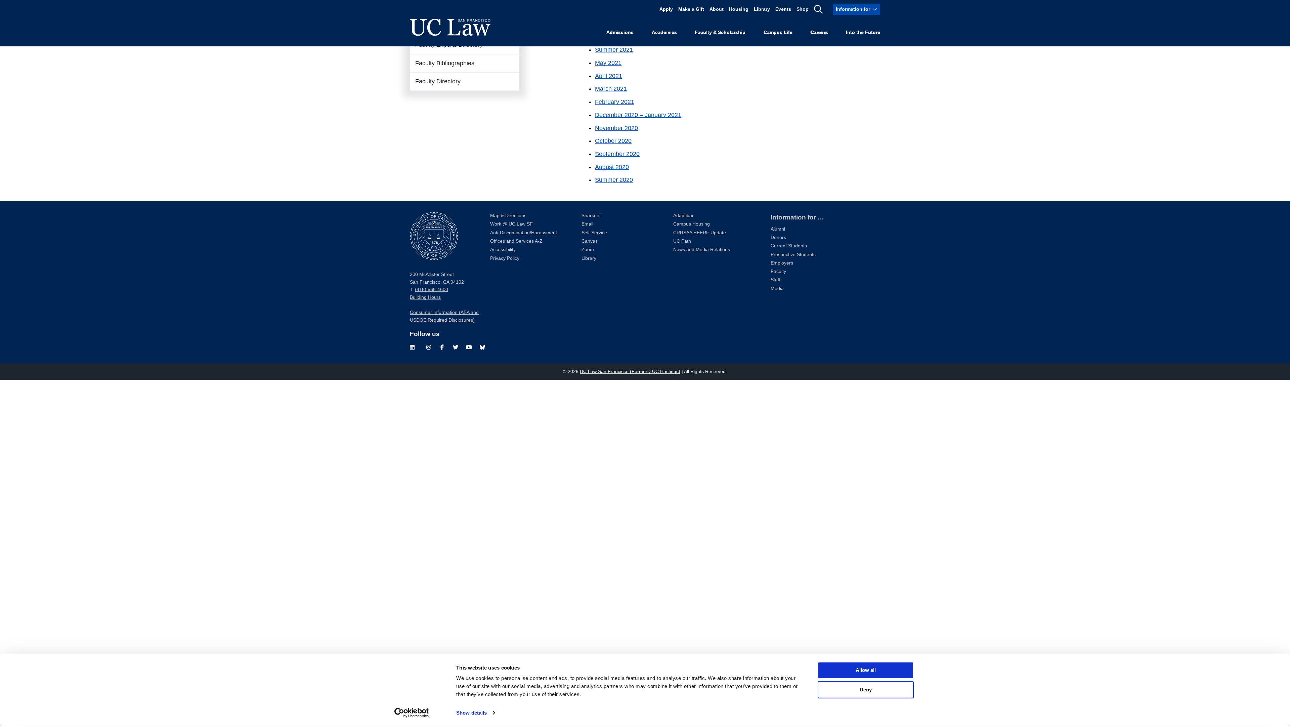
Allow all (866, 670)
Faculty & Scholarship (720, 32)
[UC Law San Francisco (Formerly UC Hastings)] (450, 27)
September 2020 (617, 154)
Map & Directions (508, 215)
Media (777, 288)
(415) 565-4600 (431, 289)
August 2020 (612, 167)
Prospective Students (793, 254)
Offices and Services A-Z (516, 241)
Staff (775, 279)
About (717, 9)
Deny (866, 689)
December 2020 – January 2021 (638, 115)
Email (587, 224)
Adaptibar (683, 215)
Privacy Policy (504, 258)
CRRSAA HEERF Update (699, 232)
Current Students (789, 245)
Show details (471, 713)
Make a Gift (691, 9)
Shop (803, 9)
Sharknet (591, 215)
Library (762, 9)
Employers (782, 263)
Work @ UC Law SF (511, 224)
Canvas (590, 241)
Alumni (778, 229)
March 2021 (611, 88)
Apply (666, 9)
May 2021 (608, 62)
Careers (819, 32)
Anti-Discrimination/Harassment (523, 232)
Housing (738, 9)
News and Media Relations (701, 249)
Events (783, 9)
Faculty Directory (438, 81)
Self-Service (594, 232)
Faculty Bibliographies (444, 63)
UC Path (682, 241)
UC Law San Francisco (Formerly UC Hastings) (630, 371)
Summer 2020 (614, 179)
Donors (778, 237)
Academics (664, 32)
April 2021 (608, 76)
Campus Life (778, 32)
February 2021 (614, 101)
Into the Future (863, 32)
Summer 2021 (614, 49)
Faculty (778, 271)
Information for (853, 9)
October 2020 (613, 140)
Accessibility (503, 249)
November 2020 (616, 128)
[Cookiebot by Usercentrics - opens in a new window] (411, 713)
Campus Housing (691, 224)
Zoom (588, 249)
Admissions (620, 32)
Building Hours (425, 297)
